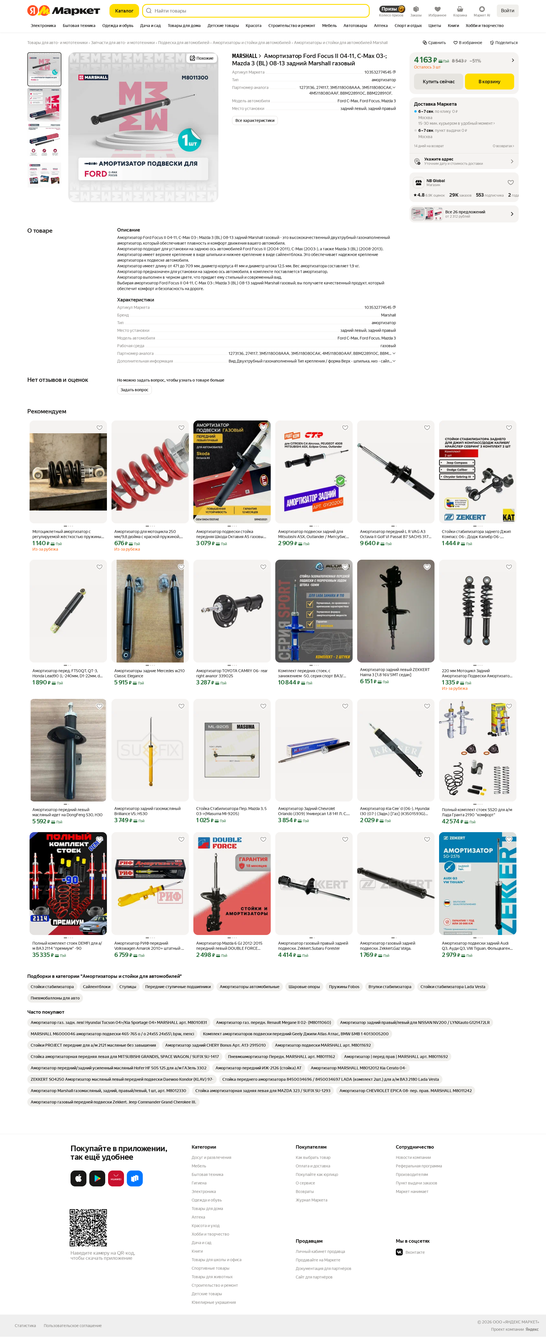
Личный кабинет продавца (320, 1251)
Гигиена (199, 1183)
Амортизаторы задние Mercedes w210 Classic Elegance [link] (149, 673)
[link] (52, 986)
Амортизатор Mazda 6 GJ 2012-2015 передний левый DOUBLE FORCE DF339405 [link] (229, 946)
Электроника (204, 1191)
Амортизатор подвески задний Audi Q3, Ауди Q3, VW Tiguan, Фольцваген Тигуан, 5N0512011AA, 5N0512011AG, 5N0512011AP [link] (476, 946)
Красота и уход (206, 1225)
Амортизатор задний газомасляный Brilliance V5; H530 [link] (147, 811)
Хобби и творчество (210, 1234)
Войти (507, 10)
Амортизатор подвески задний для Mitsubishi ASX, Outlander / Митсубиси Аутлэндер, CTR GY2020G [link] (313, 534)
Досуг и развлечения (211, 1157)
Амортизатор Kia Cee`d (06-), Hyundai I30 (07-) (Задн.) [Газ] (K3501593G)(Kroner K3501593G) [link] (394, 811)
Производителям (412, 1174)
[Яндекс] (532, 1329)
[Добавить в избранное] (100, 428)
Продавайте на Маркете (318, 1260)
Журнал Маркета (311, 1200)
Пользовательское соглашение (73, 1325)
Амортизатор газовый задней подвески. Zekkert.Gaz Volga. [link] (387, 946)
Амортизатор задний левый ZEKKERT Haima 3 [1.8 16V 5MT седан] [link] (395, 672)
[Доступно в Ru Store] (135, 1185)
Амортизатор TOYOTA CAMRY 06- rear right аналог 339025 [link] (232, 673)
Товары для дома (207, 1208)
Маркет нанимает (412, 1191)
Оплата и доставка (313, 1166)
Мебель (199, 1166)
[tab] (43, 26)
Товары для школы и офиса (216, 1259)
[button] (255, 120)
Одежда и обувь (207, 1200)
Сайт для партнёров (314, 1277)
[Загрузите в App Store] (78, 1185)
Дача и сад (201, 1242)
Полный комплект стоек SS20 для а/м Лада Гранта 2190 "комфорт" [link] (477, 812)
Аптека (198, 1217)
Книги (197, 1251)
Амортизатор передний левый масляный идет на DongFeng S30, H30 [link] (67, 812)
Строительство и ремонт (215, 1285)
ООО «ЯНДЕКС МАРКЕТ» (516, 1322)
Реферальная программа (419, 1166)
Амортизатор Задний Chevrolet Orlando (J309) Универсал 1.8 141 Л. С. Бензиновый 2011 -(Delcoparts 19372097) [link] (312, 811)
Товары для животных (212, 1276)
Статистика (25, 1325)
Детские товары (207, 1294)
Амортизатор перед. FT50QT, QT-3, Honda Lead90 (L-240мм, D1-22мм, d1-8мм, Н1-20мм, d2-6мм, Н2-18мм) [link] (67, 673)
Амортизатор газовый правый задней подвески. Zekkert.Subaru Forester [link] (313, 946)
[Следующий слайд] (209, 127)
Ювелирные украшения (214, 1302)
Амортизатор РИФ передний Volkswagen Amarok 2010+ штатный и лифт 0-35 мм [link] (148, 946)
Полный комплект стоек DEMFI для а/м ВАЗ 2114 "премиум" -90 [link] (67, 946)
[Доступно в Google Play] (97, 1185)
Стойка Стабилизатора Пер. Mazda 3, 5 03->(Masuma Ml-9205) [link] (231, 811)
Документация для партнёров (323, 1268)
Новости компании (413, 1157)
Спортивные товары (210, 1268)
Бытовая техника (207, 1174)
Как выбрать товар (313, 1157)
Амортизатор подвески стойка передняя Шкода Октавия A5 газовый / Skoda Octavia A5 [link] (231, 534)
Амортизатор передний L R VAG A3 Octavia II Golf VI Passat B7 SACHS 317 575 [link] (394, 534)
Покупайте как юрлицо (317, 1174)
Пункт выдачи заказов (416, 1183)
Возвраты (305, 1191)
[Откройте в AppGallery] (116, 1185)
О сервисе (305, 1183)
